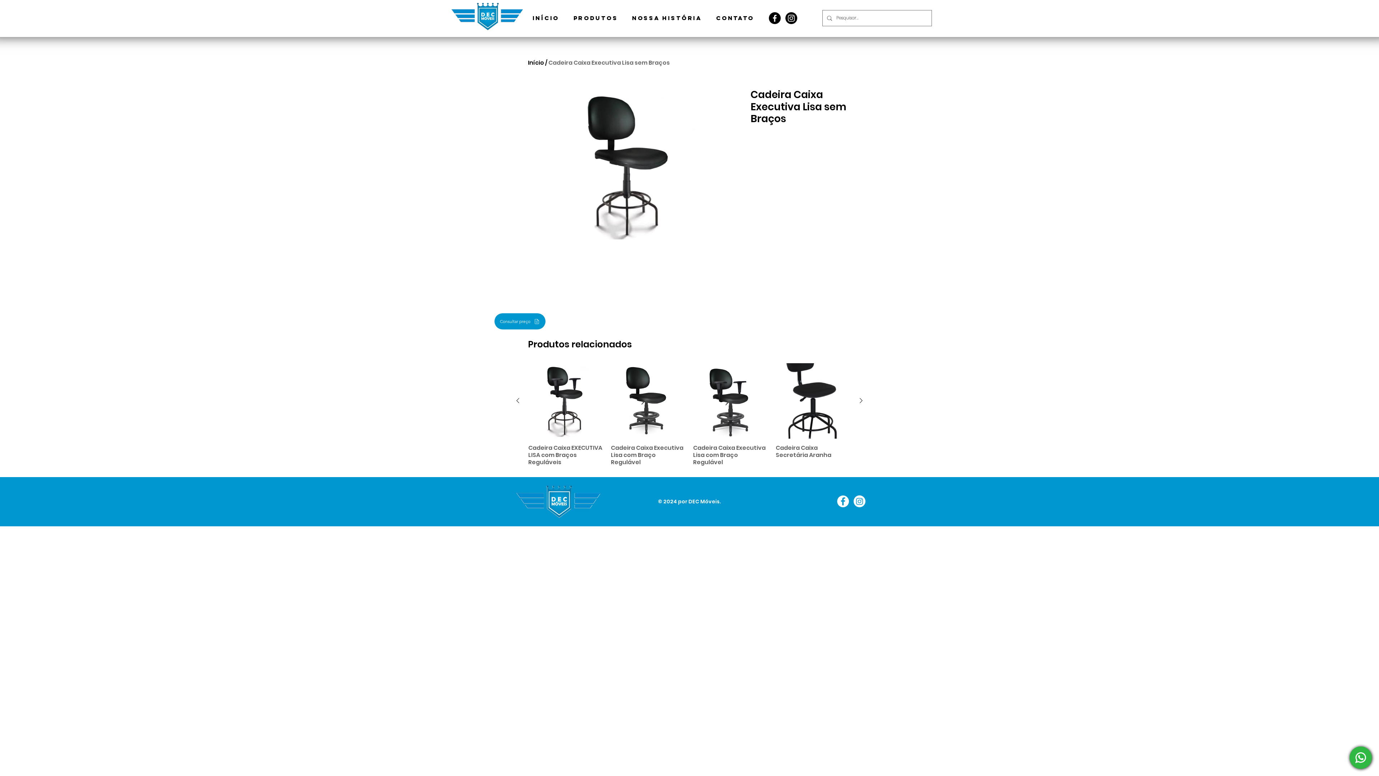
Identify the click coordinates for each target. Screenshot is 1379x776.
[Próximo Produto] (861, 400)
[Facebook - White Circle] (843, 501)
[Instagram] (791, 18)
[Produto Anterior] (518, 400)
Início (536, 63)
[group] (689, 414)
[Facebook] (775, 18)
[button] (595, 18)
